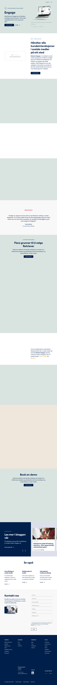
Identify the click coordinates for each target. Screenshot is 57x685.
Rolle (19, 642)
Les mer (16, 25)
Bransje (19, 644)
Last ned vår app (48, 670)
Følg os (33, 669)
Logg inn (47, 2)
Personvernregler (38, 625)
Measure (33, 358)
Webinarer (33, 647)
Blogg (32, 642)
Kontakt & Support (48, 651)
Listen (40, 356)
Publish (45, 356)
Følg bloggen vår (8, 547)
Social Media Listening (8, 649)
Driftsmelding (47, 653)
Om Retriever (47, 642)
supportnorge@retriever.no (22, 673)
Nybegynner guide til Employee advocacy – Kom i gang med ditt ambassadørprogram (43, 545)
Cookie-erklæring (26, 681)
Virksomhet (20, 645)
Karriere (46, 645)
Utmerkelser (47, 649)
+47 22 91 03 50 (20, 672)
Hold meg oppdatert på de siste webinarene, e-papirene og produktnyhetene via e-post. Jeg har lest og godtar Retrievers (41, 624)
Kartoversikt (33, 681)
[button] (51, 2)
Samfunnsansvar (48, 644)
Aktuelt (46, 647)
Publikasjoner (33, 645)
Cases (32, 644)
